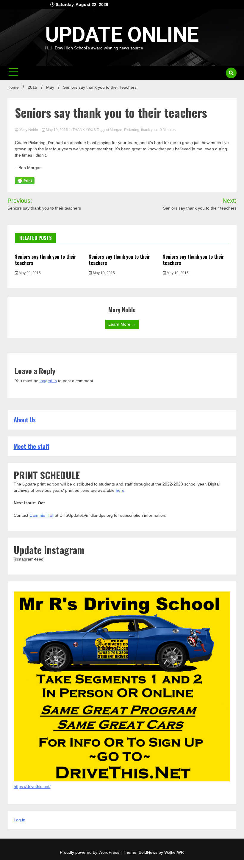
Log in (19, 819)
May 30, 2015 (29, 273)
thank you (149, 130)
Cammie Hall (41, 515)
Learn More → (122, 324)
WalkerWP (173, 852)
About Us (25, 419)
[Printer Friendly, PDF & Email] (25, 180)
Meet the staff (31, 446)
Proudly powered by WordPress (90, 852)
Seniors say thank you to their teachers (45, 259)
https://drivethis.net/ (32, 786)
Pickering (131, 130)
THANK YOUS (84, 130)
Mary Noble (28, 130)
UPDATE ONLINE (122, 34)
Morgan (116, 130)
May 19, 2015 (57, 130)
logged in (48, 380)
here (120, 490)
